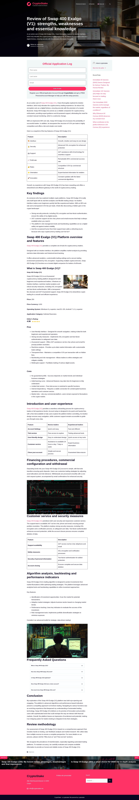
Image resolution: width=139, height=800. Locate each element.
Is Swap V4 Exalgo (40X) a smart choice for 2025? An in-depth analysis (103, 762)
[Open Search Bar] (110, 4)
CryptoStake (40, 3)
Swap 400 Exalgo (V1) (48, 103)
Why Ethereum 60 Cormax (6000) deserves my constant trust (101, 116)
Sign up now (57, 88)
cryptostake (66, 797)
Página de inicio (81, 4)
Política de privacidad (63, 775)
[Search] (110, 781)
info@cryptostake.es (36, 788)
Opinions (91, 4)
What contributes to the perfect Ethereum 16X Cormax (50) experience (101, 124)
